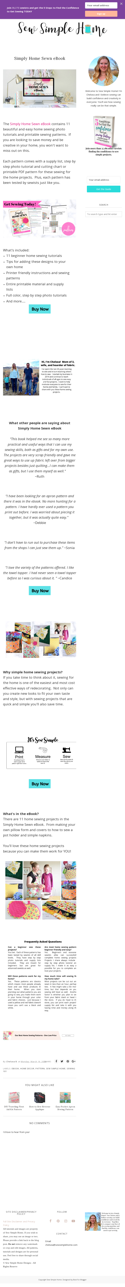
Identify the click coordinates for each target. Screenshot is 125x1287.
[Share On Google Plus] (73, 1061)
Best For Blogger (80, 1279)
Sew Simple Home (56, 1068)
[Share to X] (62, 1061)
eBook (15, 1068)
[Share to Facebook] (56, 1061)
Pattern (40, 1068)
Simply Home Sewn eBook (31, 123)
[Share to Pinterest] (67, 1061)
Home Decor (27, 1068)
